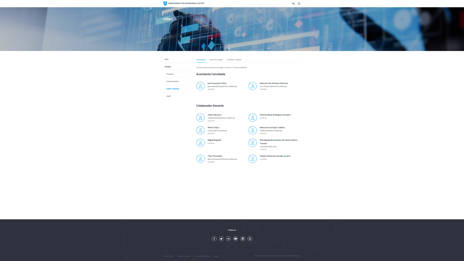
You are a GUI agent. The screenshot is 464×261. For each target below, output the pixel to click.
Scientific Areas (216, 60)
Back (167, 59)
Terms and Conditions (202, 256)
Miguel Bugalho (214, 140)
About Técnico (168, 256)
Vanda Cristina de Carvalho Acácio (275, 156)
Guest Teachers (173, 81)
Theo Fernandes (215, 156)
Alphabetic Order (234, 60)
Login (216, 256)
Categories (201, 60)
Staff (168, 96)
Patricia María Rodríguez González (275, 115)
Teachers (170, 74)
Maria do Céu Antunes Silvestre (274, 83)
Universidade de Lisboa (292, 256)
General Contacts (184, 256)
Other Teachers (173, 88)
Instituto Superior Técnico (274, 256)
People (168, 66)
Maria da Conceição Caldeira (272, 128)
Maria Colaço (213, 128)
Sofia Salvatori (214, 115)
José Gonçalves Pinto (217, 83)
